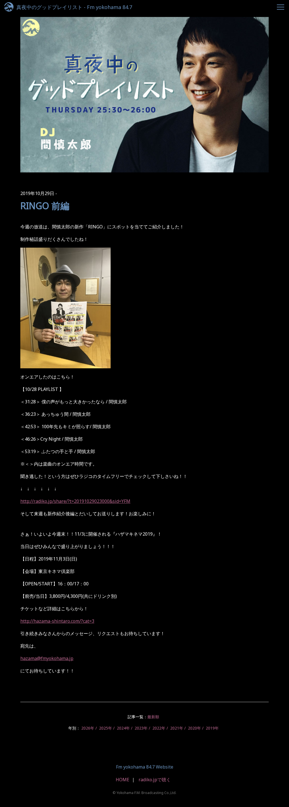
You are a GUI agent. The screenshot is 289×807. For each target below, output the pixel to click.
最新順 (153, 716)
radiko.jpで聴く (155, 779)
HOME (122, 779)
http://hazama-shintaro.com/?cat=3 (57, 621)
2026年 (87, 728)
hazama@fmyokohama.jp (46, 658)
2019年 (212, 728)
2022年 (158, 728)
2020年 (194, 728)
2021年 (176, 728)
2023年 (141, 728)
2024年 (123, 728)
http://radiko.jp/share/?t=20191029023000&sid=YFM (75, 501)
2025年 (105, 728)
